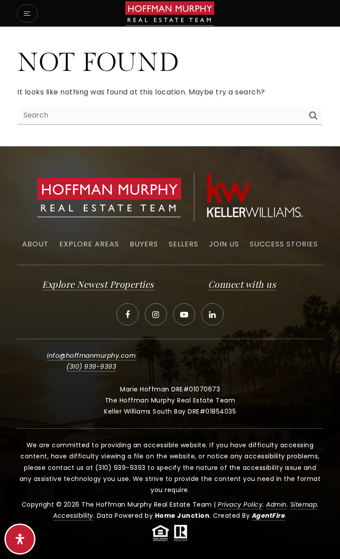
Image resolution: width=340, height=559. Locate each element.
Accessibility (73, 515)
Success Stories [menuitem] (284, 244)
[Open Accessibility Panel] (19, 539)
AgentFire (269, 515)
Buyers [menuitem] (144, 244)
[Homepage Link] (169, 13)
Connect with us (242, 284)
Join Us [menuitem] (224, 244)
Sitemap (303, 504)
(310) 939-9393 (91, 366)
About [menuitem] (35, 244)
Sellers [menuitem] (183, 244)
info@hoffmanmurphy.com (91, 355)
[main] (170, 86)
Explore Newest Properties (98, 284)
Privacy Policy (240, 504)
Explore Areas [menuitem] (89, 244)
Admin (276, 504)
